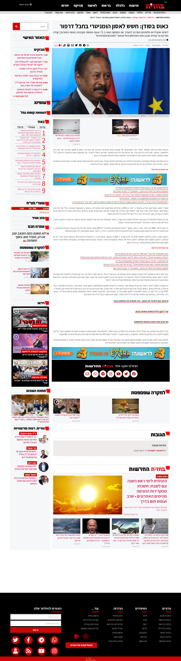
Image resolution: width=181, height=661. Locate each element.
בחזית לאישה (165, 632)
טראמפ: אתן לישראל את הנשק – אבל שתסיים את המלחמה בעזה (140, 301)
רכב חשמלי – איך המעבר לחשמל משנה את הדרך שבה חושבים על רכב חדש (29, 140)
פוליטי (140, 12)
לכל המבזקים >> (20, 96)
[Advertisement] (90, 571)
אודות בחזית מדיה (115, 641)
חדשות (150, 17)
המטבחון (143, 632)
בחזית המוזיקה (165, 641)
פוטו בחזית (105, 12)
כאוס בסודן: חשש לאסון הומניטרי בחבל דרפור (114, 26)
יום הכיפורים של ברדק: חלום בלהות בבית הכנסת (29, 190)
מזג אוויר (59, 12)
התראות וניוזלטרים (115, 619)
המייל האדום (117, 628)
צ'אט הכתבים (159, 12)
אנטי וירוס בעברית (91, 624)
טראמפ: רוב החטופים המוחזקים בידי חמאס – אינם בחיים (143, 198)
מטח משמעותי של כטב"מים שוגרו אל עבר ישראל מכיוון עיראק (141, 253)
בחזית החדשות (163, 17)
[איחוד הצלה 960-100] (110, 184)
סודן (149, 40)
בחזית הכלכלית (164, 628)
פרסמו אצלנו (117, 632)
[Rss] (28, 651)
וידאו (145, 615)
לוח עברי (48, 12)
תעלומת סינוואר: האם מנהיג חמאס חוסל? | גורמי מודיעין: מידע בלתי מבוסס (136, 264)
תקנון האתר (118, 636)
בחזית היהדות (165, 636)
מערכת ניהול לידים (91, 619)
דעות (95, 12)
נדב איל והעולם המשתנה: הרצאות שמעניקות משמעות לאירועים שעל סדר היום (29, 132)
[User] (15, 651)
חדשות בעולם (139, 17)
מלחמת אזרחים (157, 40)
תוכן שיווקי (143, 641)
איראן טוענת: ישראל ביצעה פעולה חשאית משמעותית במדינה (142, 187)
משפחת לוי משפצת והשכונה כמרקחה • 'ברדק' (29, 154)
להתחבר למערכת (156, 450)
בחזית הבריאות (165, 624)
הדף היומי (70, 12)
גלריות (144, 628)
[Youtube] (41, 651)
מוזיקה (80, 12)
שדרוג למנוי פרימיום (115, 624)
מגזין (115, 12)
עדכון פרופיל (118, 615)
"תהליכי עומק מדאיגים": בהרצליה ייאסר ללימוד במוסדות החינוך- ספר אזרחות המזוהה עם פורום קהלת (124, 257)
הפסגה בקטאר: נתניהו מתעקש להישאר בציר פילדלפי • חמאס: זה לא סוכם (136, 194)
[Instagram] (54, 651)
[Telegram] (41, 640)
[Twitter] (15, 640)
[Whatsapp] (54, 640)
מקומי (131, 12)
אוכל (88, 12)
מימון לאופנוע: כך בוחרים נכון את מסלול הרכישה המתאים (28, 147)
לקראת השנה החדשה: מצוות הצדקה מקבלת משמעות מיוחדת (29, 176)
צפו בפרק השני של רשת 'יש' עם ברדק (28, 183)
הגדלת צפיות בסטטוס (90, 628)
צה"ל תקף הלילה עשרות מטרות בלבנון (151, 311)
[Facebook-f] (28, 640)
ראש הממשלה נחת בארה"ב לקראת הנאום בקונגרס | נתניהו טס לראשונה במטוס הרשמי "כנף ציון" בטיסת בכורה (120, 201)
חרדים (148, 12)
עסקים (123, 12)
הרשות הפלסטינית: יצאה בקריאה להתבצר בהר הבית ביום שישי (30, 168)
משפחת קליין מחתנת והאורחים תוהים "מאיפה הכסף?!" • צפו (28, 161)
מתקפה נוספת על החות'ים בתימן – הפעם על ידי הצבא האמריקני (140, 191)
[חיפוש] (16, 26)
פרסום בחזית (93, 615)
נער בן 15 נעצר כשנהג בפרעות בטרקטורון (151, 321)
